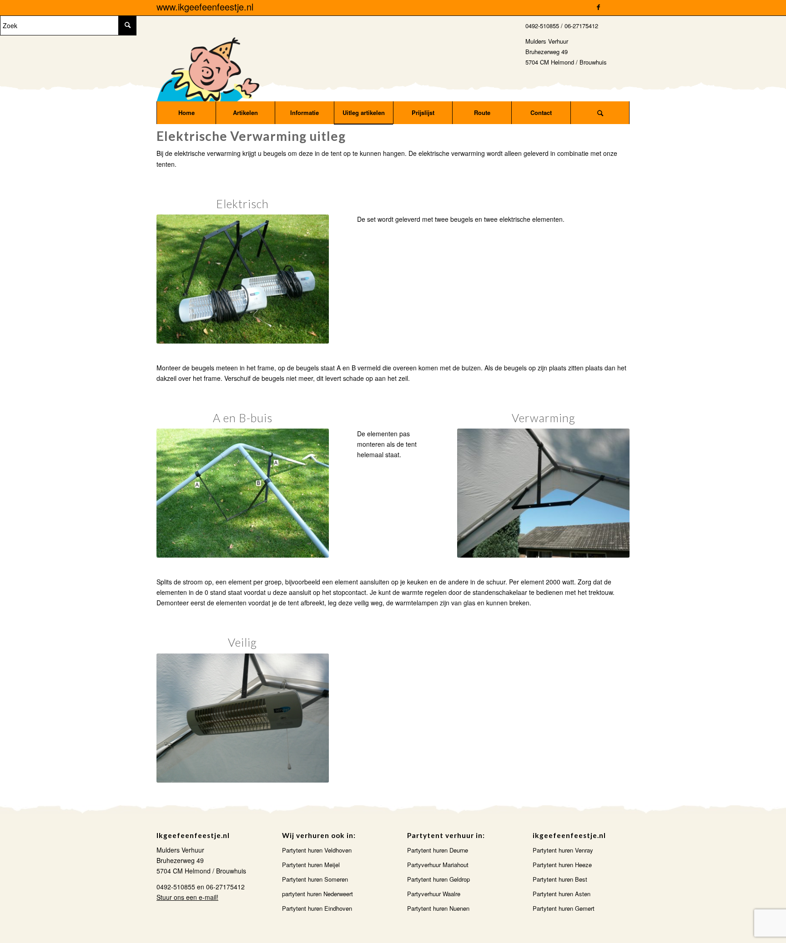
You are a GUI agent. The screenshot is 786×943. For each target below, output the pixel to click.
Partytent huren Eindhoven (317, 908)
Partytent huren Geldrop (438, 879)
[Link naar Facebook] (598, 7)
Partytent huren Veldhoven (317, 850)
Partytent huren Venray (563, 850)
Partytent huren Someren (315, 879)
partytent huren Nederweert (317, 893)
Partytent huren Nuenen (438, 908)
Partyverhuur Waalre (433, 893)
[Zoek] (600, 112)
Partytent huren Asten (561, 893)
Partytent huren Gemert (564, 908)
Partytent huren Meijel (311, 864)
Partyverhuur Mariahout (438, 864)
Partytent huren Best (560, 879)
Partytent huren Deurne (437, 850)
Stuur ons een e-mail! (187, 897)
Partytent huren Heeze (562, 864)
